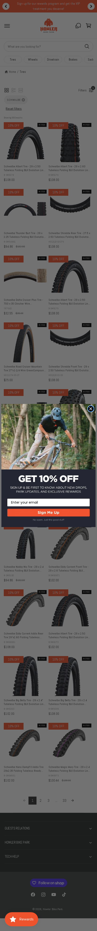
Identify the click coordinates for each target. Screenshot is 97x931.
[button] (48, 517)
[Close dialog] (91, 409)
